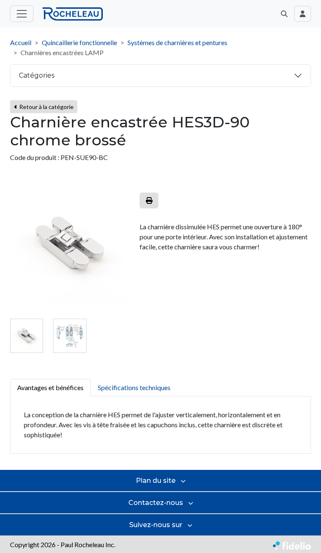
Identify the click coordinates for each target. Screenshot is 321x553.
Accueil (20, 42)
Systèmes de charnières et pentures (177, 42)
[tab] (26, 336)
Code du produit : (34, 157)
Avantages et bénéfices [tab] (50, 387)
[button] (284, 14)
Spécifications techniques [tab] (134, 387)
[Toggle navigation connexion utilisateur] (302, 14)
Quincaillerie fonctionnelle (79, 42)
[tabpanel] (160, 425)
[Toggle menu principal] (21, 13)
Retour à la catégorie (46, 106)
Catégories (36, 75)
